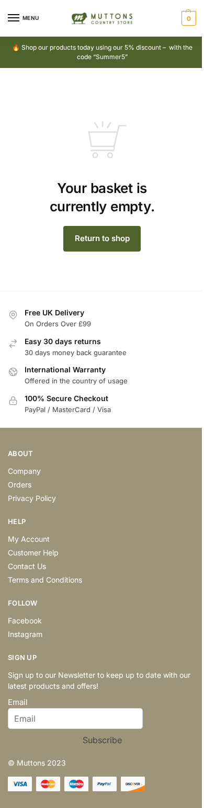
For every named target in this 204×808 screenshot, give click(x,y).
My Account (29, 538)
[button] (187, 18)
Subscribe (102, 740)
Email (18, 702)
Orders (19, 484)
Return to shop (102, 238)
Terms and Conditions (45, 579)
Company (24, 470)
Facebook (25, 620)
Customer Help (33, 552)
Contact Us (27, 566)
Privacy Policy (32, 498)
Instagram (25, 634)
